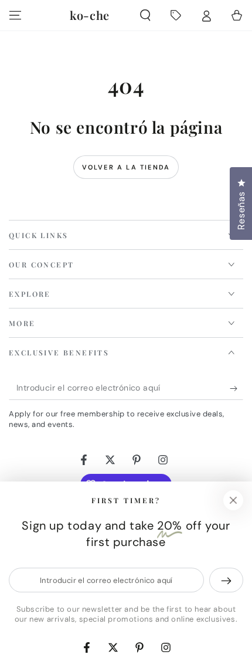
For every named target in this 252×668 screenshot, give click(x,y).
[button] (145, 15)
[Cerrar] (233, 500)
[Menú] (15, 15)
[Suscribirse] (236, 388)
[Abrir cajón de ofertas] (176, 15)
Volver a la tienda (126, 167)
